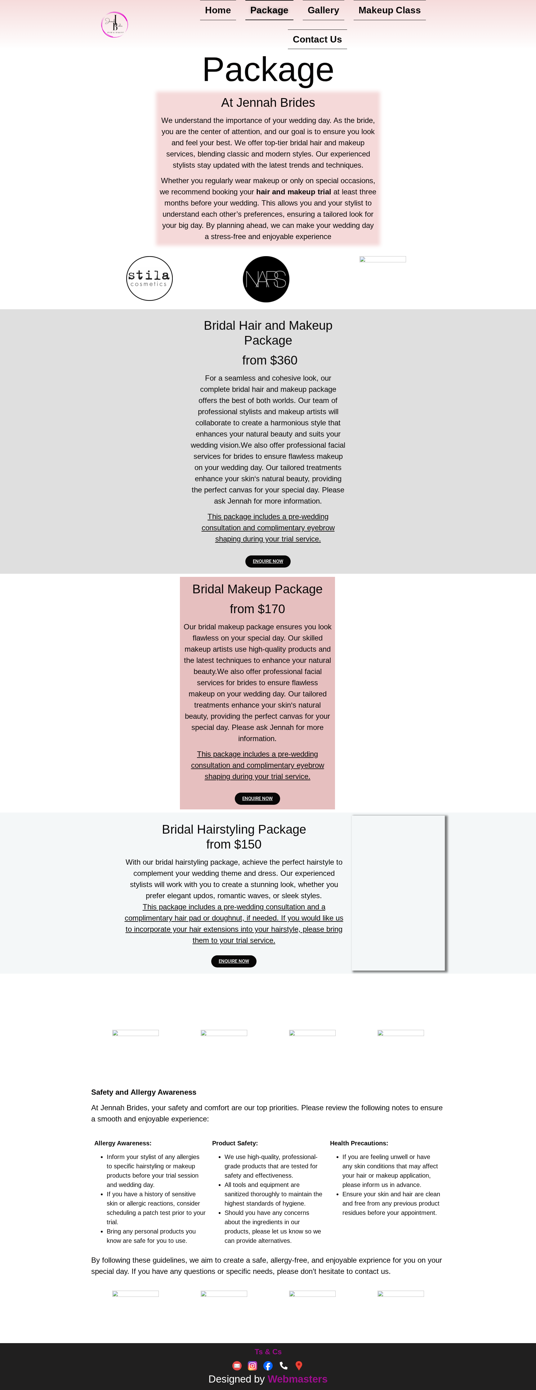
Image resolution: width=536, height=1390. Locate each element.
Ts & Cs (268, 1351)
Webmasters (298, 1379)
